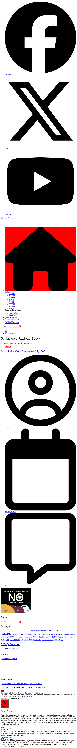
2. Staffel (12, 295)
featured (6, 633)
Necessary (7, 728)
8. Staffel (12, 306)
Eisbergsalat (62, 631)
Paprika (41, 637)
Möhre (26, 637)
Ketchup (60, 634)
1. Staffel (12, 294)
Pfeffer (54, 636)
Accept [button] (21, 696)
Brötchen (22, 631)
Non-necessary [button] (6, 737)
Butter (49, 631)
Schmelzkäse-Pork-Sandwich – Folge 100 (23, 351)
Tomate (17, 640)
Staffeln (7, 292)
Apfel (2, 631)
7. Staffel (12, 305)
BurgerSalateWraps (37, 631)
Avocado (6, 631)
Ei (57, 631)
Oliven (30, 637)
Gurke (51, 634)
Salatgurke (71, 637)
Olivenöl (35, 637)
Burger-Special (14, 312)
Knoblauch (66, 634)
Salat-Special (13, 314)
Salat (65, 637)
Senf (7, 640)
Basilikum (16, 631)
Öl (62, 640)
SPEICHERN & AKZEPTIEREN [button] (12, 746)
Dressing (54, 631)
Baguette (11, 631)
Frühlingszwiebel (28, 634)
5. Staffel (12, 301)
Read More (28, 696)
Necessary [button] (4, 726)
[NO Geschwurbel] (21, 684)
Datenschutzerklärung (12, 323)
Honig (55, 634)
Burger (26, 631)
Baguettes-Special (11, 317)
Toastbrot (12, 640)
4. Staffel (12, 299)
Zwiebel (57, 639)
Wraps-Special (14, 315)
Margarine (9, 637)
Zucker (51, 640)
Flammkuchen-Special (13, 319)
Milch (16, 637)
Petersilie (47, 637)
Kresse (2, 637)
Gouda (48, 634)
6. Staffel (12, 303)
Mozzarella (21, 637)
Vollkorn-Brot (37, 640)
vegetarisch (27, 639)
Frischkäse (20, 634)
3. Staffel (12, 297)
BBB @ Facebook (10, 644)
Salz (3, 639)
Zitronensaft (45, 640)
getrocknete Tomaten (39, 634)
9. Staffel (12, 308)
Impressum (9, 321)
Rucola (60, 637)
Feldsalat (14, 634)
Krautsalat (72, 634)
